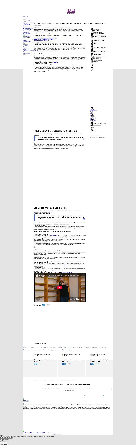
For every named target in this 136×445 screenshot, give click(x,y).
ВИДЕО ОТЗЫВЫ (56, 434)
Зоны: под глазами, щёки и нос (42, 40)
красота (73, 347)
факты (65, 350)
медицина (95, 347)
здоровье (53, 347)
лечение (81, 347)
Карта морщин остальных (40, 42)
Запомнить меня (5, 439)
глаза (32, 347)
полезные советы (37, 350)
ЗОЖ (60, 347)
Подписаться (101, 137)
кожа (66, 347)
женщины (45, 347)
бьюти (26, 347)
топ (46, 350)
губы (38, 347)
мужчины (103, 347)
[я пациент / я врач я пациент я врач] (94, 137)
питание (26, 350)
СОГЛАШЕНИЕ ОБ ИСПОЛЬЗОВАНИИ (33, 434)
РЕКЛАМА (32, 432)
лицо (87, 347)
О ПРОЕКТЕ (26, 432)
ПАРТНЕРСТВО (48, 434)
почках (50, 212)
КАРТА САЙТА (49, 432)
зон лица (49, 42)
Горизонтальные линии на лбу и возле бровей (45, 38)
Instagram (55, 50)
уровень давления (68, 264)
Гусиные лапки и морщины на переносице (44, 39)
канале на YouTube (67, 272)
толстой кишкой (53, 235)
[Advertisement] (73, 16)
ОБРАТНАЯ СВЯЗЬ (40, 432)
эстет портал (73, 350)
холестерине (80, 261)
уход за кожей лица (55, 350)
